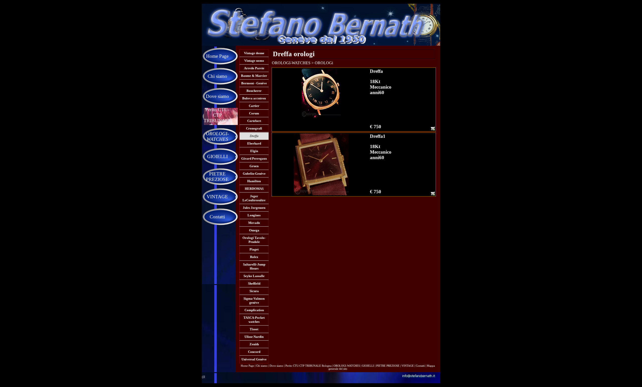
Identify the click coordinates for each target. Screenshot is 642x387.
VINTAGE (408, 365)
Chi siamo (262, 365)
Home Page (247, 365)
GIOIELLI (368, 365)
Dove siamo (276, 365)
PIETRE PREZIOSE (387, 365)
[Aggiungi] (433, 128)
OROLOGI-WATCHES (347, 365)
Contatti (420, 365)
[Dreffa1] (321, 164)
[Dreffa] (321, 93)
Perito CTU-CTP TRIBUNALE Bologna (308, 365)
